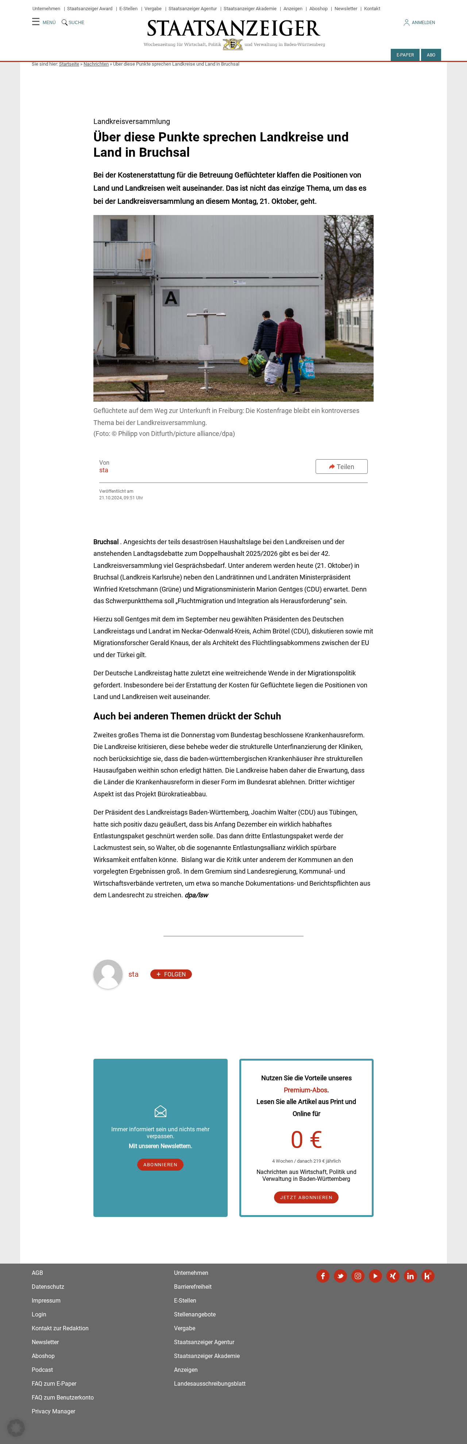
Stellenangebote (195, 1314)
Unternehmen (46, 8)
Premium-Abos (305, 1090)
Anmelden (423, 22)
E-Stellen (128, 8)
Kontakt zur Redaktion (60, 1328)
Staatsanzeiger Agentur (193, 8)
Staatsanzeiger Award (89, 8)
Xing (393, 1276)
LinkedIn (410, 1276)
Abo (431, 55)
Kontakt (372, 8)
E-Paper (405, 55)
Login (39, 1314)
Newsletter (346, 8)
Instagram (358, 1276)
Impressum (46, 1300)
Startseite (69, 64)
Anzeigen (292, 8)
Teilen (345, 467)
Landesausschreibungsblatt (210, 1383)
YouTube (375, 1276)
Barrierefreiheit (193, 1286)
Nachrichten (96, 64)
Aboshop (318, 8)
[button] (16, 1428)
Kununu (428, 1276)
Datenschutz (48, 1286)
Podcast (42, 1369)
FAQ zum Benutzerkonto (63, 1397)
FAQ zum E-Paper (54, 1383)
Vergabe (153, 8)
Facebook (323, 1276)
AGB (37, 1272)
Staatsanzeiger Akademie (250, 8)
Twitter (340, 1276)
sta (103, 470)
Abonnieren (160, 1164)
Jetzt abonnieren (306, 1197)
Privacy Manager (53, 1411)
